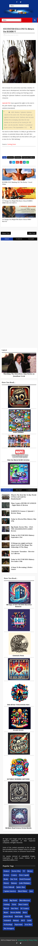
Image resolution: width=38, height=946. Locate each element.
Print (5, 900)
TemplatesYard (22, 940)
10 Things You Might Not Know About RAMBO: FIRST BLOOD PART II (17, 202)
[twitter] (20, 1)
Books (6, 879)
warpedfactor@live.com (10, 860)
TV (24, 871)
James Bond (8, 916)
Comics (14, 875)
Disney (6, 883)
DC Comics (25, 908)
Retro (25, 912)
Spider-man (20, 887)
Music (6, 912)
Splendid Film (6, 103)
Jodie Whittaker (24, 883)
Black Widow (22, 891)
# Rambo (17, 157)
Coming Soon (11, 144)
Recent (19, 490)
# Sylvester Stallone (28, 157)
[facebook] (16, 1)
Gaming (6, 904)
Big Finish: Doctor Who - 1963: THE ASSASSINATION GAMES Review (22, 529)
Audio (29, 920)
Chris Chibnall (9, 887)
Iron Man (28, 924)
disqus (7, 239)
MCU (23, 920)
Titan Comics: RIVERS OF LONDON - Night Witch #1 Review (23, 504)
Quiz (31, 891)
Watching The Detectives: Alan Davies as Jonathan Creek (19, 375)
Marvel (6, 908)
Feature (6, 871)
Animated (7, 920)
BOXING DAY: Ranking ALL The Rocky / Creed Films (17, 183)
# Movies (10, 157)
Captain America (10, 891)
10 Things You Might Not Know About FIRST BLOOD (16, 220)
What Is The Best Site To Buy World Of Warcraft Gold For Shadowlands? (23, 497)
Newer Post (6, 233)
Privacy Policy (33, 940)
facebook (19, 239)
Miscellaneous (24, 900)
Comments (31, 490)
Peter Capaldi (24, 875)
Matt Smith (19, 916)
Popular (7, 490)
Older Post (31, 233)
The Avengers (9, 928)
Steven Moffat (15, 912)
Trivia (14, 904)
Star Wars (14, 908)
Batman (14, 883)
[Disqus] (19, 266)
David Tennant (24, 879)
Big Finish (13, 900)
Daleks (27, 916)
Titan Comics (23, 904)
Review (6, 875)
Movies (29, 871)
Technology (8, 924)
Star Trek (13, 879)
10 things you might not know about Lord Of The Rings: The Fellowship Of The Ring (21, 545)
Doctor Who (16, 871)
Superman (18, 924)
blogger (31, 239)
